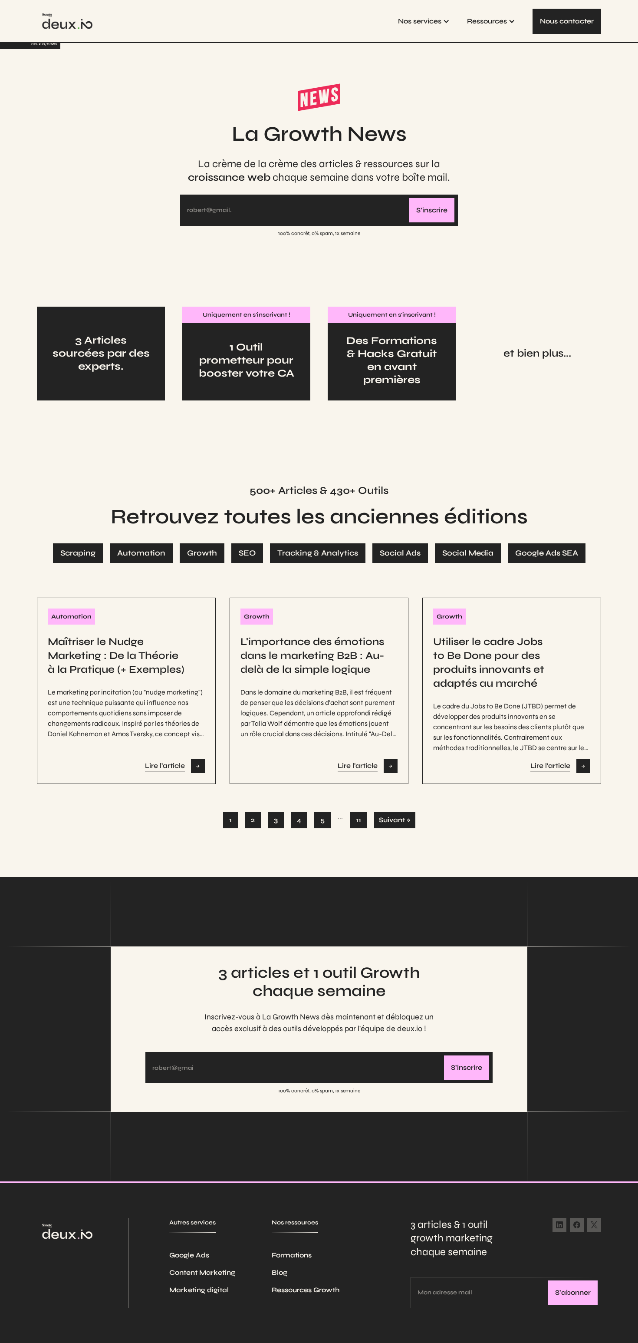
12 (358, 820)
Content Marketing (202, 1272)
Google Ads (189, 1255)
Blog (279, 1272)
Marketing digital (199, 1290)
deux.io (38, 43)
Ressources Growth (305, 1290)
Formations (292, 1255)
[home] (67, 21)
